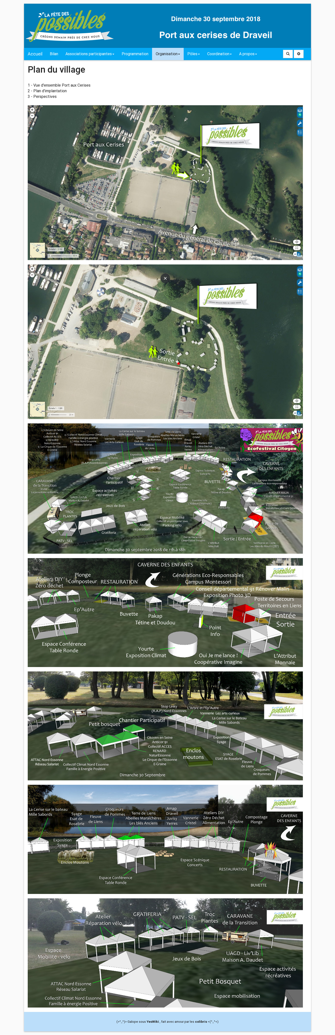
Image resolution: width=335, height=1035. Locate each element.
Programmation (135, 54)
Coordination (218, 54)
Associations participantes (88, 54)
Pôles (192, 54)
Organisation (167, 54)
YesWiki (153, 1021)
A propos (247, 54)
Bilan (54, 54)
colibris (201, 1021)
